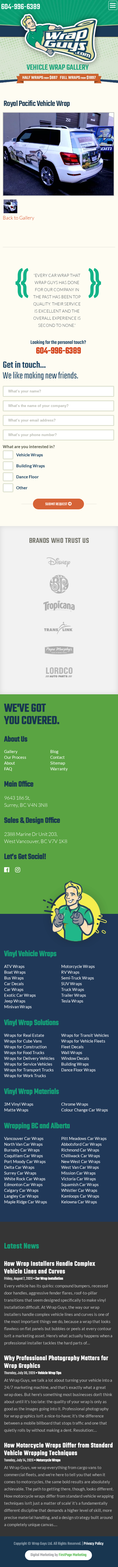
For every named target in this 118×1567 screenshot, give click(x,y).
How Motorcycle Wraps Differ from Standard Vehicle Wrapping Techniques (58, 1449)
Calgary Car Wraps (21, 1190)
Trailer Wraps (73, 995)
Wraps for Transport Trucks (29, 1069)
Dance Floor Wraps (78, 1069)
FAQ (8, 768)
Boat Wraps (15, 972)
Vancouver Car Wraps (24, 1138)
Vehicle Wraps (29, 454)
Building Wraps (30, 465)
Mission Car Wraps (78, 1172)
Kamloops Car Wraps (80, 1195)
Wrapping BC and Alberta (37, 1127)
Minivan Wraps (18, 1006)
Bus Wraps (14, 977)
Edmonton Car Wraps (23, 1184)
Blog (54, 751)
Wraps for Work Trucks (25, 1075)
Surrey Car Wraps (20, 1172)
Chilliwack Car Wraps (80, 1155)
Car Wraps (14, 989)
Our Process (15, 757)
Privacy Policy (93, 1544)
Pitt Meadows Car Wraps (84, 1138)
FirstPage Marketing (72, 1555)
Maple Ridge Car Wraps (25, 1201)
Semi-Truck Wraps (77, 977)
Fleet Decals (72, 1046)
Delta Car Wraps (19, 1167)
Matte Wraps (16, 1109)
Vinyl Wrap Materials (31, 1092)
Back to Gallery (18, 218)
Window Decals (75, 1058)
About (9, 762)
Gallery (11, 751)
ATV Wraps (14, 966)
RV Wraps (70, 972)
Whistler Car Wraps (79, 1190)
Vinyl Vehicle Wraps (30, 955)
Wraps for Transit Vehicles (85, 1035)
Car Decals (14, 983)
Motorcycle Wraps (78, 966)
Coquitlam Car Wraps (23, 1155)
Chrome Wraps (74, 1104)
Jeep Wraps (15, 1000)
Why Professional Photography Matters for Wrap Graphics (56, 1362)
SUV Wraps (71, 983)
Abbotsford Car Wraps (81, 1144)
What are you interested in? (29, 446)
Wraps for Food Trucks (24, 1052)
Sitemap (57, 762)
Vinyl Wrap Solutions (31, 1023)
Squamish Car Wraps (80, 1184)
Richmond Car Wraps (80, 1149)
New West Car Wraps (80, 1161)
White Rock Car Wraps (25, 1178)
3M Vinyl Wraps (18, 1104)
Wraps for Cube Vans (23, 1040)
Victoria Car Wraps (78, 1178)
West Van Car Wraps (80, 1167)
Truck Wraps (72, 989)
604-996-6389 (20, 7)
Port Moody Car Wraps (25, 1161)
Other (21, 487)
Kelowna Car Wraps (79, 1201)
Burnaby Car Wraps (22, 1149)
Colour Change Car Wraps (84, 1109)
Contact (57, 757)
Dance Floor (27, 476)
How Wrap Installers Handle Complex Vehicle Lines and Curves (49, 1268)
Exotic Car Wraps (20, 995)
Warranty (59, 768)
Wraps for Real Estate (24, 1035)
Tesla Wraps (72, 1000)
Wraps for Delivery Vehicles (29, 1058)
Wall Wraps (71, 1052)
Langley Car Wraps (21, 1195)
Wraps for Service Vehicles (28, 1063)
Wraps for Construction (25, 1046)
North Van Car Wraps (23, 1144)
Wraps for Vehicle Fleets (83, 1040)
